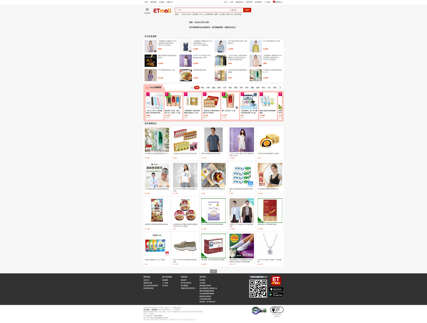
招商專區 (202, 280)
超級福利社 (239, 2)
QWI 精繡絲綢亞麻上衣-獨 (166, 70)
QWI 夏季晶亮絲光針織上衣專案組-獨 (237, 42)
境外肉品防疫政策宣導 (150, 285)
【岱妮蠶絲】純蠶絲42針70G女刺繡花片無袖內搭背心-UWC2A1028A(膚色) (272, 57)
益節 (216, 14)
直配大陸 (146, 280)
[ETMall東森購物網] (162, 11)
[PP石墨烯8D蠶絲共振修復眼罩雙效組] (157, 175)
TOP (213, 271)
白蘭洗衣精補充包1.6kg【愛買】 (155, 260)
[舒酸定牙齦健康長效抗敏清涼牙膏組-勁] (242, 175)
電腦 (213, 88)
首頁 (146, 2)
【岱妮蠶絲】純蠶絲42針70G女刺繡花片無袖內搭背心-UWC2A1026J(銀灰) (167, 43)
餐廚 (230, 88)
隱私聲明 (154, 309)
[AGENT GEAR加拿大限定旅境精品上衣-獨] (185, 175)
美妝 (202, 88)
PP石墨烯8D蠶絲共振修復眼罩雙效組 (157, 189)
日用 (224, 88)
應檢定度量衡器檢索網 (206, 291)
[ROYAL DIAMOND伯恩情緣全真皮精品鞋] (185, 246)
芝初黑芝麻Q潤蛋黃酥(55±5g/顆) (268, 153)
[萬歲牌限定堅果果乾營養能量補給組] (157, 210)
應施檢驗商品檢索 (205, 285)
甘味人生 (229, 14)
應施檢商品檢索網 (205, 296)
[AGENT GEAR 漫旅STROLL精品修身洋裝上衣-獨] (186, 61)
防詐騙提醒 (184, 285)
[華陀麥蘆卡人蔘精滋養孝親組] (270, 210)
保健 (196, 88)
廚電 (219, 88)
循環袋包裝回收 (148, 288)
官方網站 (165, 285)
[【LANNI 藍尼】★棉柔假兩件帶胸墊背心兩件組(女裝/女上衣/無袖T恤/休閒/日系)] (221, 61)
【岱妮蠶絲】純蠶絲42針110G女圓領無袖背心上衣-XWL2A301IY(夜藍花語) (202, 43)
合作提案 (202, 283)
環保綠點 (153, 2)
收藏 (268, 2)
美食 (241, 88)
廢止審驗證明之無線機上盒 (208, 288)
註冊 (231, 2)
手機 (208, 88)
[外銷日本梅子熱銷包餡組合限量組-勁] (213, 175)
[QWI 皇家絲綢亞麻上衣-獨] (256, 46)
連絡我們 (184, 280)
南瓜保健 (237, 14)
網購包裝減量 (147, 283)
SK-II (201, 14)
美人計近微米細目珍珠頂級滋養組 (212, 224)
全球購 (161, 2)
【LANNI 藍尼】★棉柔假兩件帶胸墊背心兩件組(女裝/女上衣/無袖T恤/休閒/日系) (237, 57)
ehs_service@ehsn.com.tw (159, 318)
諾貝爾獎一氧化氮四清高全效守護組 (212, 260)
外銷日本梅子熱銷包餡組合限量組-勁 (213, 189)
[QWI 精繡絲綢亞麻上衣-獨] (151, 75)
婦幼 (247, 88)
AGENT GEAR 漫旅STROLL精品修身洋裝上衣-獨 (202, 56)
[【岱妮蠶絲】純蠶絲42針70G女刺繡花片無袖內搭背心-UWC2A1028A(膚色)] (256, 61)
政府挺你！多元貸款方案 (207, 302)
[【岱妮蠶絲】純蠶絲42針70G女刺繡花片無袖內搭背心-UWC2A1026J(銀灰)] (151, 46)
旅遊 (274, 88)
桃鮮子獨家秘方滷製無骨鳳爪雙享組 (167, 56)
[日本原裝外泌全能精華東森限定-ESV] (256, 75)
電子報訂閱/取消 (186, 283)
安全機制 (146, 309)
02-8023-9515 (158, 316)
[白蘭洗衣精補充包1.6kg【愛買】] (157, 246)
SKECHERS (186, 14)
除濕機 (195, 14)
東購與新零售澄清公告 (188, 288)
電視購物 (165, 280)
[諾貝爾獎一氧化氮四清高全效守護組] (213, 246)
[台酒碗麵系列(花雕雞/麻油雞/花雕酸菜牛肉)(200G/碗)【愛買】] (185, 210)
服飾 (258, 88)
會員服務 (258, 2)
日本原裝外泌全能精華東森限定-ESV (272, 71)
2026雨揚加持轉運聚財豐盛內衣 (268, 189)
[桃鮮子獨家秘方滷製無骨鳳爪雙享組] (151, 61)
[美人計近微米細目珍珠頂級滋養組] (213, 210)
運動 (252, 88)
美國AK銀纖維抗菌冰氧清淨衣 (211, 153)
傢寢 (235, 88)
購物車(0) (278, 2)
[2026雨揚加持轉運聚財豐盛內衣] (270, 175)
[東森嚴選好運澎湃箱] (186, 75)
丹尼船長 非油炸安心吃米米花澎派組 (185, 153)
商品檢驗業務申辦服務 (206, 293)
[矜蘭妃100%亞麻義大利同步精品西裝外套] (242, 210)
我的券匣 (249, 2)
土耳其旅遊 (208, 14)
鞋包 (263, 88)
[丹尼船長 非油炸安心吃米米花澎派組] (185, 139)
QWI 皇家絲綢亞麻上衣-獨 (271, 41)
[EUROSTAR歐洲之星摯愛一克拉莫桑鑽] (270, 246)
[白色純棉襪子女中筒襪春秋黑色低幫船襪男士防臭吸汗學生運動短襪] (242, 246)
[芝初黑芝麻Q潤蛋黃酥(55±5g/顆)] (270, 139)
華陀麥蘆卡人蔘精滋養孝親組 (267, 224)
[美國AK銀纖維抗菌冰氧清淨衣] (213, 139)
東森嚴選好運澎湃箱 (199, 70)
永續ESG (169, 2)
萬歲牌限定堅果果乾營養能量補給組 (156, 224)
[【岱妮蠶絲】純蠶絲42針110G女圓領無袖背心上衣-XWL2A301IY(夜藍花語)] (186, 46)
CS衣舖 (222, 14)
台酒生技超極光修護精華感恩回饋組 (237, 71)
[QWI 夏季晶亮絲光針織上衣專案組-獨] (221, 46)
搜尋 (247, 10)
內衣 (269, 88)
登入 (226, 2)
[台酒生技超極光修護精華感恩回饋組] (221, 75)
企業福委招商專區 (205, 299)
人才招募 (165, 283)
